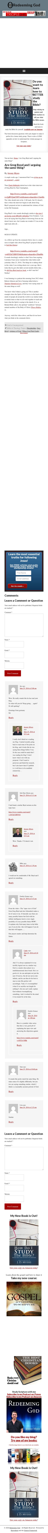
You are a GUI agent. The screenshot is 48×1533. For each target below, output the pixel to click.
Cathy (26, 950)
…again (16, 180)
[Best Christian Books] (24, 1384)
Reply (11, 717)
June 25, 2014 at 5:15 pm (28, 899)
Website (7, 661)
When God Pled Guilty (30, 331)
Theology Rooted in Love (13, 283)
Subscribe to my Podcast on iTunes (24, 1394)
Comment (8, 612)
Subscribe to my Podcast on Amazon (23, 1396)
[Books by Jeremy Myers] (24, 1464)
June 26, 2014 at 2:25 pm (28, 1107)
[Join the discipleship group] (24, 15)
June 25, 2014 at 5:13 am (28, 795)
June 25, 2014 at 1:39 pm (28, 865)
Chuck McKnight (14, 185)
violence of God (15, 331)
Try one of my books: (24, 1440)
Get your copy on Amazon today (23, 1267)
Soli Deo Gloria (11, 245)
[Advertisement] (24, 43)
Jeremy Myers (28, 727)
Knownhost (14, 1530)
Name (7, 640)
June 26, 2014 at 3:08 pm (32, 1016)
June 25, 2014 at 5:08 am (28, 688)
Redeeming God (26, 5)
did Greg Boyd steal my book (16, 270)
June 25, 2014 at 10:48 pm (28, 1069)
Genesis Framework (30, 1530)
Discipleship (31, 328)
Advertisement (24, 333)
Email (7, 650)
